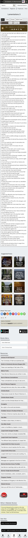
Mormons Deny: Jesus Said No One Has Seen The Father (19, 275)
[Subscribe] (23, 495)
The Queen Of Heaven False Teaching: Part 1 (6, 301)
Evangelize (4, 404)
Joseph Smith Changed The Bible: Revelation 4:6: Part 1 (19, 300)
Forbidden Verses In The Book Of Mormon (12, 410)
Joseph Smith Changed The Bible (9, 430)
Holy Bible (3, 417)
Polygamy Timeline (6, 477)
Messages (16, 22)
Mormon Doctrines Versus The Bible (10, 464)
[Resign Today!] (4, 495)
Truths (7, 19)
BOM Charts (19, 19)
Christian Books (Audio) (7, 397)
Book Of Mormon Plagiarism (8, 384)
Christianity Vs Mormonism (13, 1)
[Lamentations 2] (2, 22)
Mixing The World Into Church (19, 264)
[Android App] (5, 331)
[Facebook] (2, 314)
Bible (2, 19)
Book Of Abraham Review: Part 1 (19, 289)
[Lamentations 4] (26, 22)
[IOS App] (23, 331)
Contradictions (5, 8)
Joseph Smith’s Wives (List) (8, 450)
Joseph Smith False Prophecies (9, 437)
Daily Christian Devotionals (8, 523)
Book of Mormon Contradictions (9, 377)
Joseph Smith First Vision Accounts (10, 444)
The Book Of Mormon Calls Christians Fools (7, 263)
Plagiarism (12, 8)
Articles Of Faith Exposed (7, 357)
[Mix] (18, 314)
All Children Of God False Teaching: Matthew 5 (6, 289)
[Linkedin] (10, 314)
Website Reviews (5, 484)
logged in (10, 323)
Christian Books (5, 390)
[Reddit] (7, 314)
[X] (4, 314)
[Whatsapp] (21, 314)
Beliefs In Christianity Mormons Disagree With (13, 364)
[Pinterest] (13, 314)
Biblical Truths (5, 371)
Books (13, 19)
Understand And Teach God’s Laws (6, 277)
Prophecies (20, 8)
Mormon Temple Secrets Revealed (10, 470)
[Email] (24, 314)
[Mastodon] (16, 314)
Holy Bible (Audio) (6, 424)
